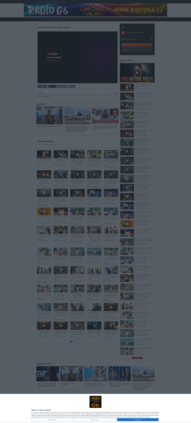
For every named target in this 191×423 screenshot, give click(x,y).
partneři (38, 412)
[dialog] (95, 408)
